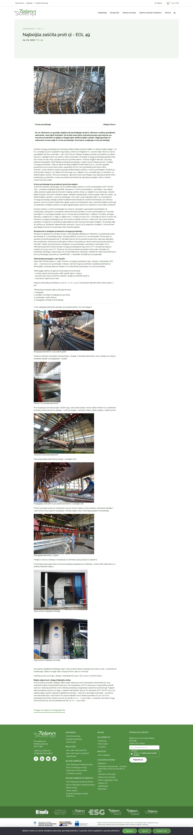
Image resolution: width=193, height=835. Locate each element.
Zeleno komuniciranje (106, 777)
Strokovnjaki (71, 742)
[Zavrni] (190, 831)
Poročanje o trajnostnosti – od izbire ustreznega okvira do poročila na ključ (112, 768)
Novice (100, 732)
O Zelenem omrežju (74, 773)
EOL (39, 29)
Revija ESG (71, 747)
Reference (102, 763)
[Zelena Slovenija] (25, 13)
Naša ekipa (102, 789)
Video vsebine (71, 791)
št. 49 (40, 40)
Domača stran (28, 29)
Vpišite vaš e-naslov (137, 743)
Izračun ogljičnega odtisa (108, 780)
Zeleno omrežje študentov (79, 778)
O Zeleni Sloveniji (106, 760)
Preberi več (162, 831)
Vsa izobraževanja (73, 736)
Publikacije (102, 741)
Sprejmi (129, 831)
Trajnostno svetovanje (106, 774)
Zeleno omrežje (74, 761)
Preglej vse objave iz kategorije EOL (49, 710)
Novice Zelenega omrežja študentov (80, 785)
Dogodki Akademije (74, 739)
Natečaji (101, 751)
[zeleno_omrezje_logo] (114, 812)
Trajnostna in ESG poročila (76, 770)
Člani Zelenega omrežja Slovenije (79, 765)
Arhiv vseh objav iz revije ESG (77, 753)
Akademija (71, 732)
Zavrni (145, 831)
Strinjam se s (145, 754)
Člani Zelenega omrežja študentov (79, 782)
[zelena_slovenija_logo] (151, 812)
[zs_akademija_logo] (78, 812)
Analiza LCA (102, 783)
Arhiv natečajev (104, 755)
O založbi (101, 747)
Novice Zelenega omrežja (76, 768)
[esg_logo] (96, 812)
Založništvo (103, 737)
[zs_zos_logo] (132, 812)
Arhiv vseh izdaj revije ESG (76, 750)
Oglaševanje (71, 756)
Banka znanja (71, 788)
